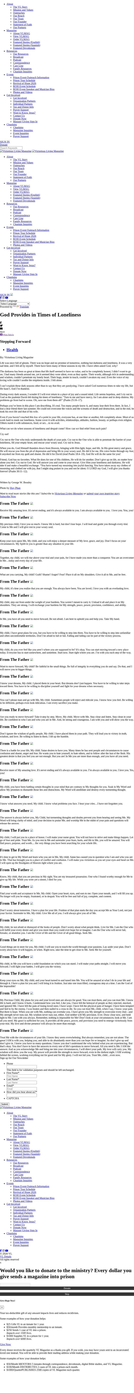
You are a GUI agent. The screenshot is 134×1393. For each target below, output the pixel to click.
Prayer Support (21, 109)
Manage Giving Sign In (25, 121)
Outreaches (19, 12)
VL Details (5, 1256)
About (10, 4)
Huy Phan (15, 488)
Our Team (18, 18)
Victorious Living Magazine (69, 493)
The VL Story (20, 7)
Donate (67, 1288)
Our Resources (20, 54)
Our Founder (19, 21)
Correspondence (21, 62)
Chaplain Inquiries (22, 71)
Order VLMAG (21, 39)
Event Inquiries (21, 133)
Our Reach (18, 15)
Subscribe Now (8, 496)
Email (10, 1085)
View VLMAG (21, 36)
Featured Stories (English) (26, 42)
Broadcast (18, 57)
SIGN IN (5, 141)
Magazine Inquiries (23, 130)
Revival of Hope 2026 (24, 83)
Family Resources (22, 68)
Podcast (17, 59)
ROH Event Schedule (24, 86)
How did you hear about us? (22, 1092)
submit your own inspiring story (103, 493)
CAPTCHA (13, 1098)
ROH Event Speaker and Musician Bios (33, 89)
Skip (67, 1294)
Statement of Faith (22, 24)
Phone (10, 1063)
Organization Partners (24, 101)
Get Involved (13, 95)
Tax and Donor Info (23, 106)
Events (10, 74)
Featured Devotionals (24, 48)
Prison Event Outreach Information (31, 77)
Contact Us (19, 115)
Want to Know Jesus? (24, 112)
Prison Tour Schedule (24, 80)
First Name (13, 1072)
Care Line (18, 65)
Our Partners (19, 27)
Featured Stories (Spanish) (26, 45)
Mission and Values (23, 9)
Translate (24, 306)
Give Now (5, 1344)
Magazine (12, 30)
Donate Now (19, 118)
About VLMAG (21, 33)
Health (12, 350)
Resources (12, 51)
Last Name (13, 1079)
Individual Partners (23, 104)
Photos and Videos (22, 92)
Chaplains (12, 124)
